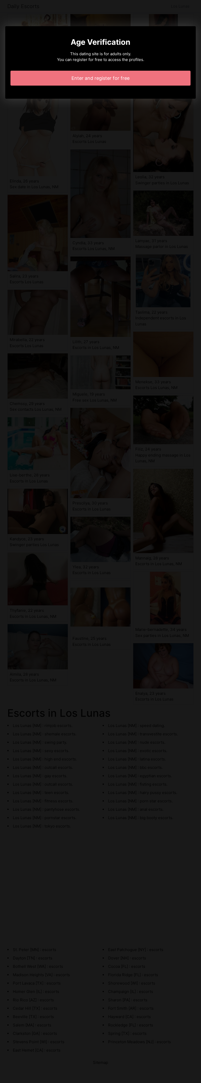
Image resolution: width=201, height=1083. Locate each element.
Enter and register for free (100, 78)
